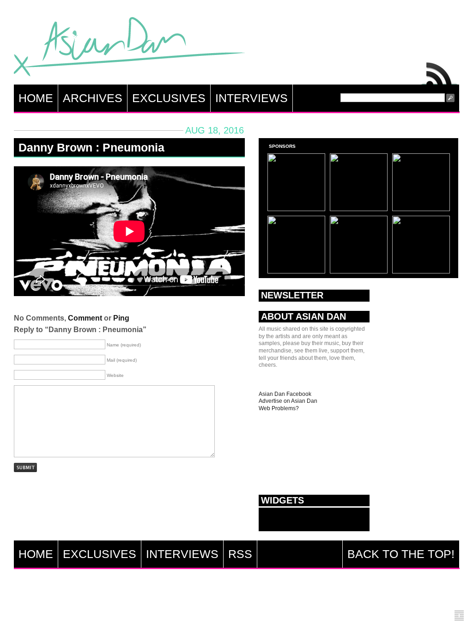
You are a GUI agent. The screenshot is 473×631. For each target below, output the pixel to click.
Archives (92, 97)
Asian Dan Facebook (285, 394)
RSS (440, 71)
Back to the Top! (401, 553)
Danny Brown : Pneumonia (91, 147)
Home (35, 97)
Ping (121, 318)
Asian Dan (129, 48)
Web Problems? (279, 408)
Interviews (251, 97)
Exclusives (169, 97)
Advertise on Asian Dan (288, 401)
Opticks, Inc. (459, 616)
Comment (85, 318)
